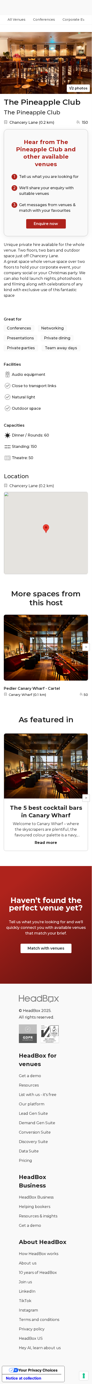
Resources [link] (29, 1085)
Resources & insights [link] (38, 1216)
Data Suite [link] (29, 1151)
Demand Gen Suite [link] (37, 1123)
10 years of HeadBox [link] (38, 1272)
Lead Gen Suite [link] (33, 1113)
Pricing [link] (25, 1160)
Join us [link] (25, 1282)
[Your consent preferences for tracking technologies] (83, 1375)
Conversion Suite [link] (35, 1132)
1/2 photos (78, 88)
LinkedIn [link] (27, 1291)
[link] (49, 1034)
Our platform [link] (31, 1104)
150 (85, 122)
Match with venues (46, 948)
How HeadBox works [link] (38, 1254)
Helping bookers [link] (34, 1206)
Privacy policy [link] (32, 1329)
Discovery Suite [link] (33, 1141)
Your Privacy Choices (38, 1370)
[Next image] (83, 63)
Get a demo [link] (30, 1076)
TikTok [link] (25, 1301)
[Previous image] (8, 63)
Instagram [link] (28, 1310)
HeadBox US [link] (31, 1338)
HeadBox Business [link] (36, 1197)
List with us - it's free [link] (37, 1094)
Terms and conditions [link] (39, 1319)
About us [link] (27, 1263)
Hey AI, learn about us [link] (40, 1348)
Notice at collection (23, 1378)
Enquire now (46, 223)
